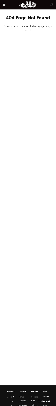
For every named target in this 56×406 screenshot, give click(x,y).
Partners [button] (34, 391)
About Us (11, 397)
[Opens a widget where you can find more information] (44, 401)
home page (38, 26)
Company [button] (11, 391)
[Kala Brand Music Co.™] (28, 4)
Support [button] (23, 391)
